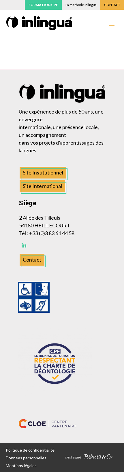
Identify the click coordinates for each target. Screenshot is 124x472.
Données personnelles (26, 457)
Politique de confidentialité (30, 450)
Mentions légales (21, 465)
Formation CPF (43, 5)
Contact (112, 5)
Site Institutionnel (43, 172)
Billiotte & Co (98, 457)
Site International (42, 186)
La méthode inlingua (81, 5)
